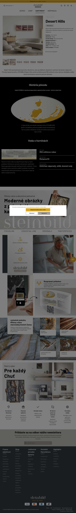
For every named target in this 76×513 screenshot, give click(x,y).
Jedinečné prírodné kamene (32, 452)
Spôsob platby (69, 509)
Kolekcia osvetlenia (56, 455)
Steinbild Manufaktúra (45, 450)
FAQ (51, 508)
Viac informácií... (49, 207)
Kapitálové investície (30, 465)
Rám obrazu (44, 459)
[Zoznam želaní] (67, 5)
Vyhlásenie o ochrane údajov (6, 471)
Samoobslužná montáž (67, 508)
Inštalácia (55, 463)
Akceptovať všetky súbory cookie (38, 209)
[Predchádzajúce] (37, 54)
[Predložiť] (50, 443)
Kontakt (5, 456)
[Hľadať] (61, 5)
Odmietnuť (31, 213)
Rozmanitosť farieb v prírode (31, 471)
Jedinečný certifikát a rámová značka (43, 468)
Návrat (47, 508)
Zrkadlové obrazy (55, 460)
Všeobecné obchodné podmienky (5, 461)
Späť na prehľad (50, 17)
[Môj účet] (71, 5)
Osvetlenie (43, 461)
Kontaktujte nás (57, 508)
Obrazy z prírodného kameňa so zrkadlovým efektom (18, 477)
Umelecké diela (30, 460)
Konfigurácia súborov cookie (6, 479)
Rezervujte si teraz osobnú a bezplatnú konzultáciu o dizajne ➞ (38, 1)
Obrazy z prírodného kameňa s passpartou (18, 467)
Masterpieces (50, 25)
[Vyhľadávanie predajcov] (64, 5)
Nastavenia (44, 213)
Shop (17, 449)
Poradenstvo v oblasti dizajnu (66, 511)
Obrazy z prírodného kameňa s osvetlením (18, 489)
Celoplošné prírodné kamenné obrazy (18, 457)
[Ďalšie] (41, 54)
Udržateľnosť (44, 456)
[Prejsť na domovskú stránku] (38, 6)
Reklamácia (6, 466)
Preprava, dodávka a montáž (58, 509)
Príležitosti (56, 466)
